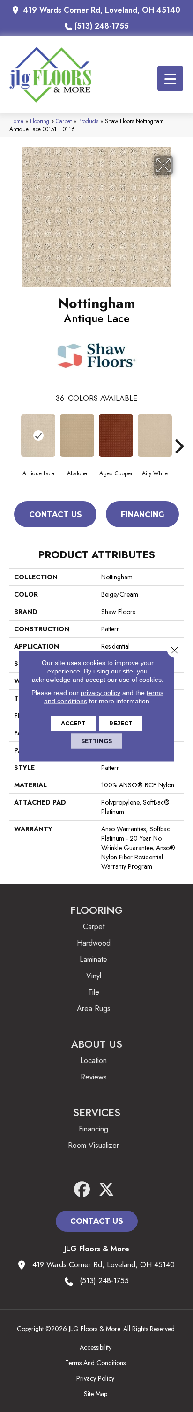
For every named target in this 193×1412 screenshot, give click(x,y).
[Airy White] (154, 435)
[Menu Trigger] (170, 78)
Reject (121, 722)
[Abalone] (77, 435)
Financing (142, 514)
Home (16, 121)
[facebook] (82, 1189)
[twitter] (106, 1189)
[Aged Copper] (115, 435)
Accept (73, 722)
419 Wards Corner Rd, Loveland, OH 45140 (101, 10)
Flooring (39, 121)
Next (179, 432)
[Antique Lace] (38, 435)
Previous (14, 432)
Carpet (64, 121)
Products (88, 121)
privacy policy (100, 692)
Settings (96, 740)
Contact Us (55, 514)
